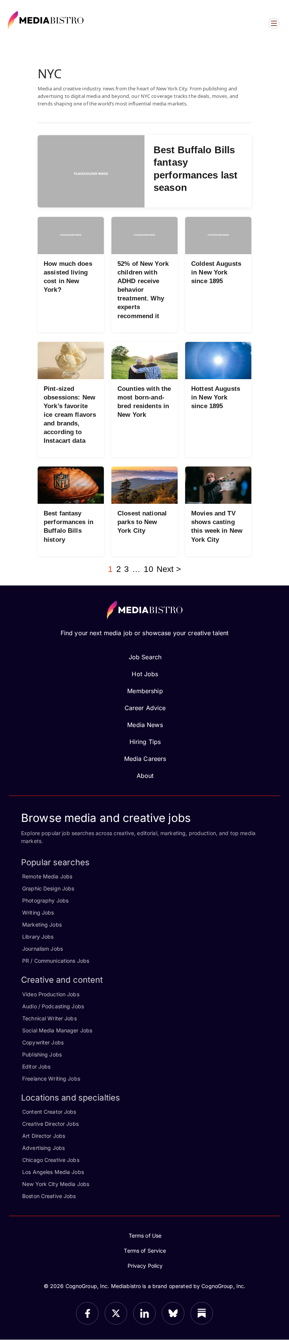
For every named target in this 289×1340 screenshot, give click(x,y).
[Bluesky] (173, 1313)
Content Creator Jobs (49, 1111)
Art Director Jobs (43, 1136)
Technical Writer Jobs (49, 1018)
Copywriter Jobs (43, 1042)
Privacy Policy (145, 1265)
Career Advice (145, 708)
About (145, 775)
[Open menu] (274, 23)
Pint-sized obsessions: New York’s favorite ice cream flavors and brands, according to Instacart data (70, 415)
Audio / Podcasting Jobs (53, 1006)
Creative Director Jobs (50, 1123)
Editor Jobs (36, 1066)
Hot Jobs (145, 674)
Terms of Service (145, 1250)
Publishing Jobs (42, 1054)
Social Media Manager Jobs (57, 1030)
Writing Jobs (38, 912)
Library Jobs (38, 936)
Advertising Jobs (43, 1148)
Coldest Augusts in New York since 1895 (216, 272)
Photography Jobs (45, 900)
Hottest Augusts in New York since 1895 (215, 397)
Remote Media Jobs (47, 876)
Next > (169, 569)
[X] (116, 1313)
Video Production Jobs (50, 994)
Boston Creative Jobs (49, 1196)
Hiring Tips (145, 741)
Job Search (145, 657)
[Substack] (201, 1313)
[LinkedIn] (144, 1313)
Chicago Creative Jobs (50, 1160)
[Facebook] (87, 1313)
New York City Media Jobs (55, 1184)
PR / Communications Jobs (55, 960)
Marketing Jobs (42, 924)
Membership (145, 691)
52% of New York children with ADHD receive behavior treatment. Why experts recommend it (143, 290)
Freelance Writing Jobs (51, 1078)
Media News (145, 725)
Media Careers (145, 758)
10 (148, 569)
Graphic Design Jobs (48, 888)
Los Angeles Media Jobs (53, 1172)
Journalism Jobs (42, 948)
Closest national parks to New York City (142, 522)
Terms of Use (145, 1235)
